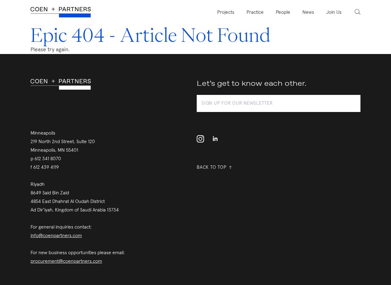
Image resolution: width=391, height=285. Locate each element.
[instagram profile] (202, 139)
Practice (255, 12)
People (283, 12)
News (308, 12)
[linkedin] (215, 139)
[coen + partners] (63, 12)
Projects (225, 12)
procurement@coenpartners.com (66, 261)
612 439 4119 (46, 167)
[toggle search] (354, 11)
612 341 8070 (48, 158)
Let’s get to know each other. (251, 83)
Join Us (334, 12)
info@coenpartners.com (56, 235)
